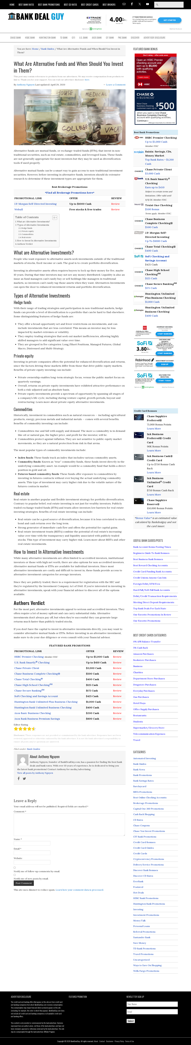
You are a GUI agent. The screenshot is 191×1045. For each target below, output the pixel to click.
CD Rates (138, 819)
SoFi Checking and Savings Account (36, 696)
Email (17, 848)
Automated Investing (144, 758)
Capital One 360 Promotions (148, 808)
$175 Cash (151, 288)
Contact (102, 1041)
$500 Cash (151, 227)
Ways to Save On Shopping (147, 965)
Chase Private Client (26, 668)
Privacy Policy (119, 1041)
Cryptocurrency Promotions (148, 859)
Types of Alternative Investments (33, 225)
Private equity (28, 231)
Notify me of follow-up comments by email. (37, 871)
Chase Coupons (141, 825)
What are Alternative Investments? (33, 221)
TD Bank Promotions (144, 948)
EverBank (138, 881)
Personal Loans (141, 926)
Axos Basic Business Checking (32, 713)
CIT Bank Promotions (144, 836)
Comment (20, 811)
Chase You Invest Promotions (149, 831)
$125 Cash (151, 278)
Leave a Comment (116, 84)
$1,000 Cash (152, 301)
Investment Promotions (146, 915)
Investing (138, 909)
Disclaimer (109, 1041)
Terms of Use (129, 1041)
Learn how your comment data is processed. (80, 889)
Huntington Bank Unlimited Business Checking (43, 707)
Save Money (139, 943)
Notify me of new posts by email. (31, 878)
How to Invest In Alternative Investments (36, 240)
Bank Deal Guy (36, 16)
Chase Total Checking (28, 679)
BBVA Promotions (142, 791)
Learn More (154, 428)
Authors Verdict (25, 244)
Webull (18, 209)
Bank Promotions (142, 775)
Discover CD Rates (143, 875)
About (96, 1041)
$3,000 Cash (152, 173)
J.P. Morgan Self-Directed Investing (35, 203)
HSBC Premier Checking (29, 656)
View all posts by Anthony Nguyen (35, 772)
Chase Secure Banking (29, 690)
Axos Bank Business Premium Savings (37, 718)
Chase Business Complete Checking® (37, 673)
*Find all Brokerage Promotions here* (69, 192)
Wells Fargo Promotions (146, 970)
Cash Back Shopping (144, 814)
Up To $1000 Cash (156, 241)
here (87, 79)
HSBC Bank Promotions (145, 898)
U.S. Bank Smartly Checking (32, 662)
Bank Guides (33, 749)
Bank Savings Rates (143, 780)
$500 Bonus (152, 209)
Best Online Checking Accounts (150, 797)
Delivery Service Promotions (148, 864)
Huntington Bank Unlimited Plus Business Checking (46, 701)
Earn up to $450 (154, 187)
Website (18, 858)
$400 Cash (151, 250)
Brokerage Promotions (145, 803)
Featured (138, 887)
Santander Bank (141, 937)
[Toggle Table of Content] (53, 217)
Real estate (26, 237)
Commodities (27, 234)
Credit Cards (140, 853)
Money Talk (139, 920)
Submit (131, 1021)
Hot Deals (138, 892)
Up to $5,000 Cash (156, 141)
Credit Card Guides (143, 847)
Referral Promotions (144, 931)
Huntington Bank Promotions (149, 903)
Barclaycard (139, 786)
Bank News (139, 769)
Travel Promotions (143, 954)
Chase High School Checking (33, 685)
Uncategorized (141, 959)
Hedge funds (26, 228)
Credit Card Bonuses (144, 842)
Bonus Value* (144, 518)
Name (18, 839)
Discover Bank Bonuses (145, 870)
